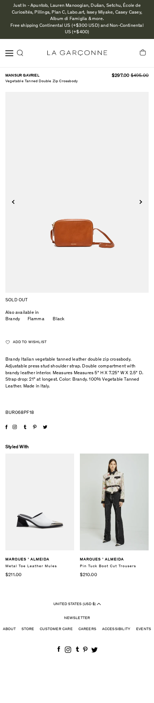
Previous (14, 202)
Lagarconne (77, 53)
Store (27, 629)
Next (140, 202)
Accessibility (116, 629)
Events (143, 629)
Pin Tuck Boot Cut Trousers (108, 566)
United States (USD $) (75, 604)
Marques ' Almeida (27, 559)
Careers (87, 629)
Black (58, 319)
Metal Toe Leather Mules (31, 566)
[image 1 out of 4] (77, 192)
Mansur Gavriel (22, 76)
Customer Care (56, 629)
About (9, 629)
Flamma (36, 319)
